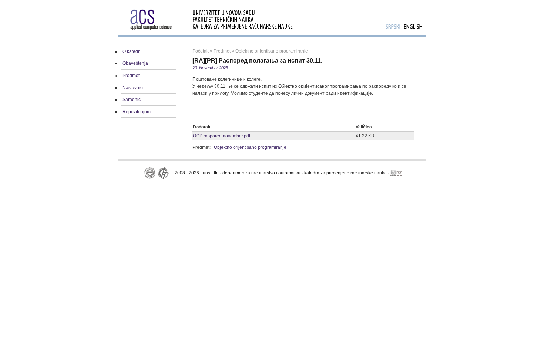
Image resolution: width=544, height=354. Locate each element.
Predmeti (131, 75)
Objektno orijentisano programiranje (271, 51)
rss (399, 172)
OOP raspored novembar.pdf (221, 135)
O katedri (131, 51)
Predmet (222, 51)
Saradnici (132, 99)
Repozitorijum (136, 111)
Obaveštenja (135, 63)
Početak (200, 51)
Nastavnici (133, 87)
